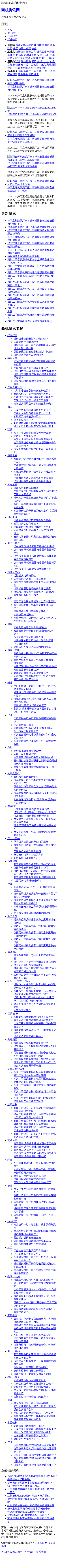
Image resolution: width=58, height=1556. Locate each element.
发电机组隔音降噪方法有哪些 (30, 1179)
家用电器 (25, 68)
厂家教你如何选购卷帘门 (27, 851)
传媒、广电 (43, 61)
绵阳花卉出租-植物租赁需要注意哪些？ (35, 1464)
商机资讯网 (10, 10)
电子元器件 (13, 543)
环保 (38, 58)
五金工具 (31, 51)
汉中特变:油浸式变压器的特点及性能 (34, 546)
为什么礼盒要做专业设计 (27, 750)
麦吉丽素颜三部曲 (23, 725)
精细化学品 (21, 45)
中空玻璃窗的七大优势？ (27, 1253)
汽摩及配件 (30, 55)
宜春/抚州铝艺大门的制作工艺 (30, 705)
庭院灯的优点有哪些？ (26, 523)
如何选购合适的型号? (25, 858)
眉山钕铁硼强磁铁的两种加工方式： (33, 1241)
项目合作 (23, 71)
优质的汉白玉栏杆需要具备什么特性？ (28, 1515)
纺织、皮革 (25, 48)
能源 (47, 45)
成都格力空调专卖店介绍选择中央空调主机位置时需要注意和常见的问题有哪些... (35, 1328)
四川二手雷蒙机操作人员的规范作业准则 (29, 321)
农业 (34, 48)
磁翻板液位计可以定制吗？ (28, 355)
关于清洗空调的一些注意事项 (30, 578)
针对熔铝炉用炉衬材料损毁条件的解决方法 (30, 1505)
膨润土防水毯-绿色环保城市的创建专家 (28, 1508)
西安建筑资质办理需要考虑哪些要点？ (35, 877)
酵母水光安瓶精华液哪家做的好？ (32, 1432)
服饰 (34, 61)
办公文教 (12, 916)
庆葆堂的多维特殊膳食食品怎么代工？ (35, 410)
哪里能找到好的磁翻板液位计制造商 (33, 351)
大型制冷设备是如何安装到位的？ (32, 390)
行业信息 (12, 39)
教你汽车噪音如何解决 (26, 776)
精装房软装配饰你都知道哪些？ (31, 1043)
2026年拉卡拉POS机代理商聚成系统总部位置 (32, 114)
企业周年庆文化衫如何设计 (28, 637)
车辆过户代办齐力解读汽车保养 (31, 400)
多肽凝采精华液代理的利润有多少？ (33, 1017)
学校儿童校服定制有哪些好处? (30, 627)
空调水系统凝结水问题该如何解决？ (33, 397)
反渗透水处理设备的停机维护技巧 (32, 1182)
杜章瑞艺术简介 (22, 1010)
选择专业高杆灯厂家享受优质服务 (32, 520)
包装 (52, 55)
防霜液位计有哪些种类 (26, 342)
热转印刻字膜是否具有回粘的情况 (32, 647)
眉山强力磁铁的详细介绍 (27, 1237)
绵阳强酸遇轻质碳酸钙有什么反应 (32, 588)
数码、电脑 (13, 68)
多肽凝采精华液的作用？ (27, 416)
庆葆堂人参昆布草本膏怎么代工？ (32, 413)
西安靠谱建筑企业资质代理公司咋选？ (35, 864)
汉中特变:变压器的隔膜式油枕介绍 (32, 569)
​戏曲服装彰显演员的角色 (27, 1419)
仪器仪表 (20, 51)
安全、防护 (43, 55)
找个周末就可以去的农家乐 (28, 965)
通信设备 (26, 61)
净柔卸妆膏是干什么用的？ (28, 1036)
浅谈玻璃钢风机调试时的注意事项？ (27, 1512)
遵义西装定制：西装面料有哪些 (31, 1403)
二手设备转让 (36, 71)
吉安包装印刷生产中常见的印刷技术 (33, 757)
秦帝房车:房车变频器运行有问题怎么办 (35, 1153)
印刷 (21, 55)
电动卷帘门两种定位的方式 (28, 854)
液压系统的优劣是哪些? (26, 488)
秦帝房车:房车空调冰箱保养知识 (31, 1146)
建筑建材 (39, 45)
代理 (52, 71)
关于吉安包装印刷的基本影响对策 (32, 913)
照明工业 (41, 51)
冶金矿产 (12, 1221)
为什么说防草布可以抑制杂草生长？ (33, 1383)
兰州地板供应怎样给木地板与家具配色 (28, 1495)
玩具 (17, 61)
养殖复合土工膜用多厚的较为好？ (32, 1387)
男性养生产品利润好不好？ (28, 1438)
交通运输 (30, 58)
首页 (9, 29)
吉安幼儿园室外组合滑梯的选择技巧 (33, 439)
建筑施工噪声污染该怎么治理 (30, 1176)
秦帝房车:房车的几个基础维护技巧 (32, 1150)
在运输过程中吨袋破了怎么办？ (31, 1396)
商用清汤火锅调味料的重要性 (23, 256)
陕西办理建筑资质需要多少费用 (31, 867)
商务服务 (23, 74)
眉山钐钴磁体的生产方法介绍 (30, 1244)
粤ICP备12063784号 (11, 1551)
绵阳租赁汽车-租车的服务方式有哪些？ (35, 371)
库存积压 (12, 74)
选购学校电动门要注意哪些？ (30, 1370)
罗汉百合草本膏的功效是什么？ (31, 368)
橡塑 (30, 45)
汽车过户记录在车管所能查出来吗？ (33, 403)
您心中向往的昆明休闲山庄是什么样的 (35, 961)
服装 (33, 68)
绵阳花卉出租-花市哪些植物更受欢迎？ (35, 1445)
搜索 (4, 24)
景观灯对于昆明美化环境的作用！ (32, 527)
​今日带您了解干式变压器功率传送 (32, 1335)
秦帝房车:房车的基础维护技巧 (30, 1156)
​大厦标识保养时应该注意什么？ (31, 673)
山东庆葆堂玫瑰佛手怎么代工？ (31, 1435)
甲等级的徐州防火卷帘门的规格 (31, 841)
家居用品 (51, 64)
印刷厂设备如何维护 (25, 754)
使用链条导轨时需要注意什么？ (31, 611)
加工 (47, 71)
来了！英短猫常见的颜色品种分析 (32, 432)
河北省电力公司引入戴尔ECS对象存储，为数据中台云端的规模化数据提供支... (35, 1283)
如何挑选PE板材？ (24, 614)
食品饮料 (41, 68)
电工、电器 (47, 58)
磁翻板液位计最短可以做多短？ (31, 338)
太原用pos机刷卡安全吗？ (28, 880)
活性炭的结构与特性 (25, 575)
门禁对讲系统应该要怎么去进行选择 (33, 478)
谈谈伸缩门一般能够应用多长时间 (32, 1374)
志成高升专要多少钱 (25, 436)
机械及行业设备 (16, 58)
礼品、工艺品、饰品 (35, 64)
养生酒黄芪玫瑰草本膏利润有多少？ (33, 1020)
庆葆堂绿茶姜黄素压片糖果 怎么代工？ (35, 1429)
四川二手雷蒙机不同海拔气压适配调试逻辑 (30, 272)
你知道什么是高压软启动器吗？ (31, 1367)
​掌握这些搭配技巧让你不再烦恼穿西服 (35, 1416)
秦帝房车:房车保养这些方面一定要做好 (35, 1143)
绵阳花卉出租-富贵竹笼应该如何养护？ (35, 1455)
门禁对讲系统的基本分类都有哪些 (32, 481)
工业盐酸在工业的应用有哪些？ (31, 1250)
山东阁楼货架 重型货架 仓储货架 (31, 809)
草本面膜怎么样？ (23, 419)
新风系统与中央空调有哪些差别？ (32, 394)
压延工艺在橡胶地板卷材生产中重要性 (35, 601)
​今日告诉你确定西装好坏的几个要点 (33, 1413)
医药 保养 (33, 74)
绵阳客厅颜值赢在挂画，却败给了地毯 (35, 1059)
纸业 (15, 55)
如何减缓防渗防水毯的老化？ (30, 1380)
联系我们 (12, 36)
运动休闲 (18, 64)
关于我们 (12, 33)
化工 (15, 48)
